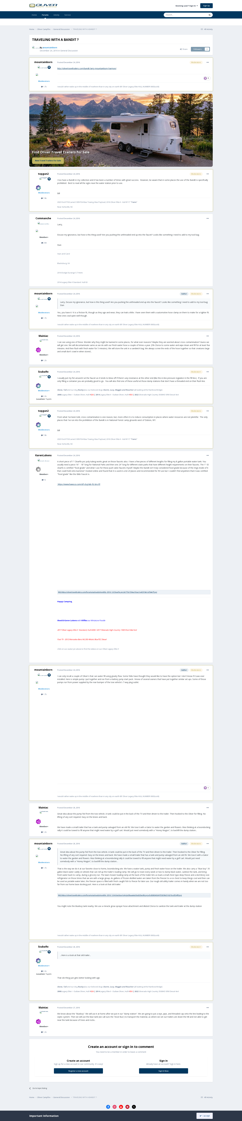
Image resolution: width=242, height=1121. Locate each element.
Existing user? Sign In (186, 5)
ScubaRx (43, 371)
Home (34, 15)
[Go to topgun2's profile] (44, 183)
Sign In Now (163, 1071)
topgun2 (43, 173)
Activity (56, 15)
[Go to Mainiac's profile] (44, 345)
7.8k (45, 198)
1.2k (45, 360)
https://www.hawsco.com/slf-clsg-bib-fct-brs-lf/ (78, 484)
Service (67, 15)
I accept (206, 1115)
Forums (45, 15)
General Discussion (69, 50)
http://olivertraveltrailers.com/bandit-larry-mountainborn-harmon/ (86, 68)
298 (44, 243)
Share (185, 49)
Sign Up (206, 5)
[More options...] (207, 62)
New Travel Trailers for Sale (48, 160)
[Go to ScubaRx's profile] (44, 381)
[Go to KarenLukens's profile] (44, 465)
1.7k (45, 86)
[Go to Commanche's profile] (44, 228)
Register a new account (78, 1071)
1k (45, 480)
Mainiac (43, 336)
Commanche (43, 218)
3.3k (45, 396)
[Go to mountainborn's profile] (35, 49)
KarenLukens (43, 455)
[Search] (210, 15)
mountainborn (43, 62)
